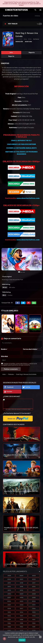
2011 (33, 590)
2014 (34, 586)
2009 (21, 594)
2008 (34, 594)
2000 (21, 605)
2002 (34, 601)
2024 (21, 575)
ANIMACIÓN (19, 41)
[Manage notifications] (4, 638)
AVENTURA (28, 41)
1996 (34, 608)
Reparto (32, 52)
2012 (21, 590)
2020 (34, 579)
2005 (34, 597)
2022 (9, 579)
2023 (34, 575)
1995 (9, 612)
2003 (21, 601)
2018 (21, 583)
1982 (21, 627)
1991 (21, 616)
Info (11, 52)
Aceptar (22, 640)
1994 (21, 612)
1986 (9, 623)
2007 (9, 597)
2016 (9, 586)
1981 (33, 627)
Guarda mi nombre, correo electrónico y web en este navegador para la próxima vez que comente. (19, 364)
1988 (21, 619)
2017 (33, 583)
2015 (21, 586)
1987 (33, 619)
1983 (9, 627)
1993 (33, 612)
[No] (40, 637)
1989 (9, 619)
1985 (21, 623)
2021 (21, 579)
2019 (9, 583)
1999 (34, 605)
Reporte (11, 56)
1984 (34, 623)
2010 (9, 594)
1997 (21, 608)
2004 (9, 601)
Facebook (10, 387)
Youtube (9, 391)
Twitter (27, 387)
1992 (9, 616)
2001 (9, 605)
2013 (9, 590)
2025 (9, 575)
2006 (21, 597)
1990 (34, 616)
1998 (9, 608)
